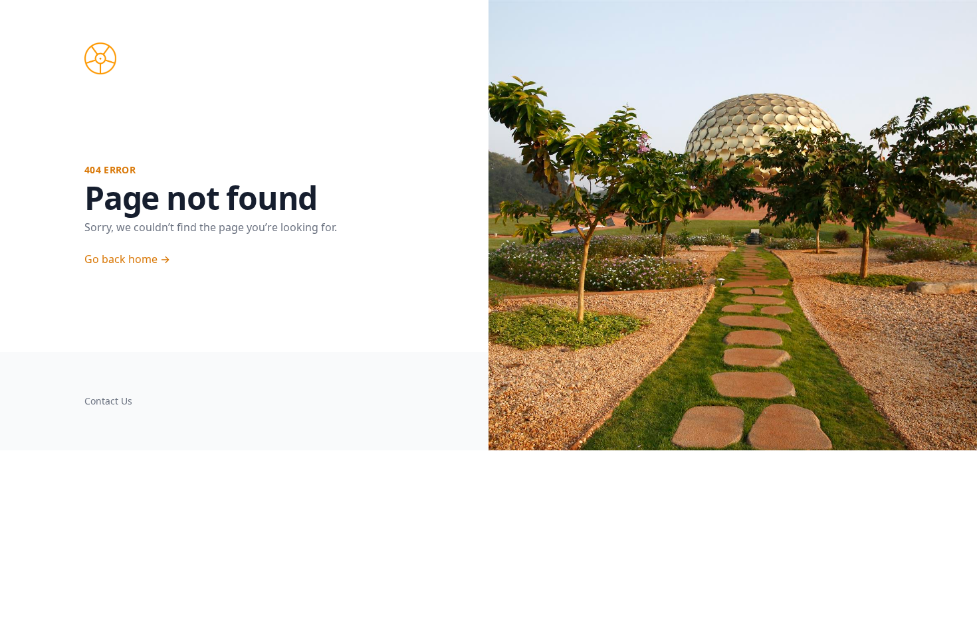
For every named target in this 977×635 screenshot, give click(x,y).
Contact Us (108, 401)
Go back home (127, 259)
